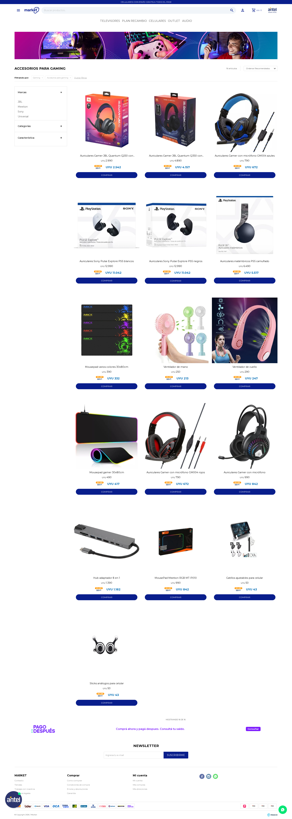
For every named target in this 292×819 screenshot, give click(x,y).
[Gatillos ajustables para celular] (244, 541)
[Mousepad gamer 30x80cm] (106, 436)
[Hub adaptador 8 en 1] (106, 541)
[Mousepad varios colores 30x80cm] (106, 330)
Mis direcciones (140, 789)
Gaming (36, 78)
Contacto (19, 780)
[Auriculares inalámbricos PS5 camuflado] (244, 225)
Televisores (110, 20)
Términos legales (22, 793)
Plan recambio (134, 20)
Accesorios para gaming (57, 78)
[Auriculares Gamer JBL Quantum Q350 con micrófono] (175, 119)
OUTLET (174, 20)
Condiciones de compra (78, 784)
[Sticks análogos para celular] (106, 647)
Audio (187, 20)
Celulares (157, 20)
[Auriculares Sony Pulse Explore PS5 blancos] (106, 225)
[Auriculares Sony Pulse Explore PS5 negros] (175, 225)
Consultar (253, 729)
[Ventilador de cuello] (244, 330)
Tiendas (18, 784)
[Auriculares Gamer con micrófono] (244, 436)
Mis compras (139, 784)
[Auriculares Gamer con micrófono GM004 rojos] (175, 436)
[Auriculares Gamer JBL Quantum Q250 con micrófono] (106, 119)
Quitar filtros (80, 77)
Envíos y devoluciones (77, 789)
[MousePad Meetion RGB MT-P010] (175, 541)
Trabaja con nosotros (25, 789)
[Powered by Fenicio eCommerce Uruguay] (272, 814)
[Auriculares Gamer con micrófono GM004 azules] (244, 119)
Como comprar (74, 780)
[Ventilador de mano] (175, 330)
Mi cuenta (137, 780)
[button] (232, 10)
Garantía (71, 793)
